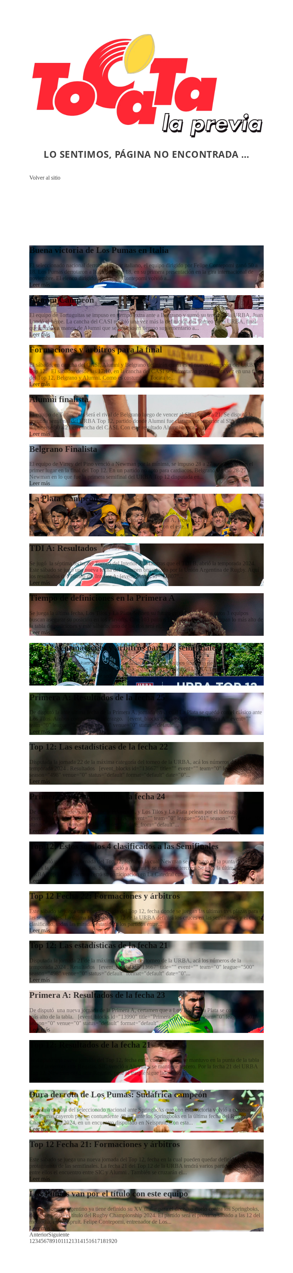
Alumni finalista (59, 399)
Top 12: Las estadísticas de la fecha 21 (98, 945)
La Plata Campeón (63, 498)
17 (97, 1241)
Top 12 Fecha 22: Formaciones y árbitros (104, 896)
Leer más (39, 285)
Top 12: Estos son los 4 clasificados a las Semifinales (123, 846)
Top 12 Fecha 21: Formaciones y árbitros (104, 1144)
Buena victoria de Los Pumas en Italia (99, 250)
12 (68, 1241)
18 (103, 1241)
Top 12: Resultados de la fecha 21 (90, 1044)
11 (63, 1241)
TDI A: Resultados (63, 548)
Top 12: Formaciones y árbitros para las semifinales (124, 647)
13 (74, 1241)
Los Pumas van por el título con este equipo (108, 1193)
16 (91, 1241)
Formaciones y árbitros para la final (95, 349)
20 (114, 1241)
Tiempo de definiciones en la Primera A (102, 598)
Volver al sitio (44, 178)
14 (80, 1241)
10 (58, 1241)
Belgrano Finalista (63, 449)
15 (86, 1241)
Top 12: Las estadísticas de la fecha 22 (98, 746)
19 (108, 1241)
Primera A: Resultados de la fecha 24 (97, 796)
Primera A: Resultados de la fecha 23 (97, 995)
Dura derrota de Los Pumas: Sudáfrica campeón (118, 1094)
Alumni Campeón (61, 299)
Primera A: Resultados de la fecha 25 (97, 697)
